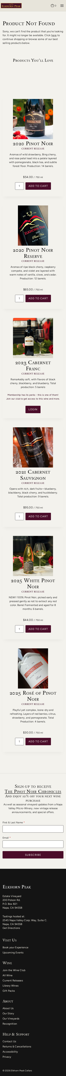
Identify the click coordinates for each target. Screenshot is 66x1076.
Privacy (7, 1056)
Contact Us (9, 1041)
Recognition (10, 1023)
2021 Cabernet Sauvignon (33, 474)
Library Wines (10, 985)
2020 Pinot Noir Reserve (33, 253)
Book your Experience (15, 947)
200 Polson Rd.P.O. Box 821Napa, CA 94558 (12, 903)
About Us (8, 1008)
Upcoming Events (13, 952)
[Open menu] (62, 5)
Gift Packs (9, 990)
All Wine (8, 975)
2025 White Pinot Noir (33, 583)
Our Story (8, 1013)
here (54, 35)
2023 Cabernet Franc (33, 365)
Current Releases (13, 980)
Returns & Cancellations (17, 1046)
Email (6, 837)
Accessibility (10, 1051)
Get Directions (11, 927)
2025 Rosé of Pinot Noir (33, 695)
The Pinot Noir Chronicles (33, 791)
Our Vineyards (11, 1018)
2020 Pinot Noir (33, 143)
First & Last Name (13, 822)
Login (33, 409)
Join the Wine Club (14, 970)
